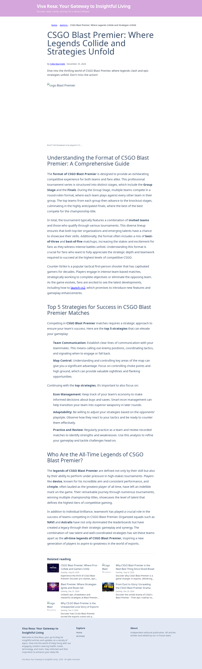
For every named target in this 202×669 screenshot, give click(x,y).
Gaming (64, 25)
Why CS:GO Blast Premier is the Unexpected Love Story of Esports (80, 605)
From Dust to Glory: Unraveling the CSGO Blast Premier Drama (133, 586)
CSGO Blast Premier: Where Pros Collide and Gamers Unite (79, 567)
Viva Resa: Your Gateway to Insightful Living (83, 6)
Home (54, 25)
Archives (80, 636)
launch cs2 (78, 288)
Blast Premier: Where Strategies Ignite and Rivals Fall (78, 586)
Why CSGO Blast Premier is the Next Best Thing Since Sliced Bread (135, 567)
